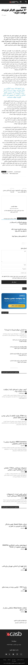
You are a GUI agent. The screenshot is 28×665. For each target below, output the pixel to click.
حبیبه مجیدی (23, 331)
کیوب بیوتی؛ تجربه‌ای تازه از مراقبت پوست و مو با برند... (15, 390)
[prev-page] (25, 243)
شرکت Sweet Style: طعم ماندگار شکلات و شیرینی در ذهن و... (16, 525)
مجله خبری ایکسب (22, 393)
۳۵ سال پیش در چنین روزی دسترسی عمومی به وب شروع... (18, 361)
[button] (26, 2)
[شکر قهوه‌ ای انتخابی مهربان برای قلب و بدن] (14, 558)
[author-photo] (14, 204)
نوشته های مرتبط (22, 218)
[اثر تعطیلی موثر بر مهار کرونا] (23, 237)
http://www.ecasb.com (14, 208)
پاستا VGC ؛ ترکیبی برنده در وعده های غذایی (14, 588)
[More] (11, 181)
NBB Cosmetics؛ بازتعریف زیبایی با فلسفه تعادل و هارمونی (15, 443)
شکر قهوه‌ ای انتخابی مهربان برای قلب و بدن (14, 567)
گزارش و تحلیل (20, 5)
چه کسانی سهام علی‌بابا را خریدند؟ (16, 330)
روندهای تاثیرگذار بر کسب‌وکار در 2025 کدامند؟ (18, 223)
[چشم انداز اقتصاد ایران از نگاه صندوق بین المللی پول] (23, 231)
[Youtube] (6, 654)
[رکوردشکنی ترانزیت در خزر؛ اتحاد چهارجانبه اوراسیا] (5, 341)
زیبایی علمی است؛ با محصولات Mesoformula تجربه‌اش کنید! (17, 495)
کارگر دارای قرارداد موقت (14, 173)
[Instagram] (17, 654)
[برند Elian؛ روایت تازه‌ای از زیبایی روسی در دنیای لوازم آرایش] (14, 407)
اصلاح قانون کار (10, 171)
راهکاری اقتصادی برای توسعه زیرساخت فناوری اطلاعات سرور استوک (18, 347)
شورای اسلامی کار (17, 171)
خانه (26, 5)
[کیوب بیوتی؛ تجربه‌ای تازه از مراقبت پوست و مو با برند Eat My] (14, 381)
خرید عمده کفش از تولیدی (21, 622)
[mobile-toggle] (20, 2)
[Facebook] (25, 181)
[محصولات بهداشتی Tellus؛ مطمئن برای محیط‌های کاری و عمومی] (14, 460)
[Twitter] (21, 181)
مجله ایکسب (14, 206)
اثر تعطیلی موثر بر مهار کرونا (19, 236)
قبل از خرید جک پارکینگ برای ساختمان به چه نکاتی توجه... (18, 354)
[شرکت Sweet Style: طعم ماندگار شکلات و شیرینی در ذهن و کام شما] (14, 516)
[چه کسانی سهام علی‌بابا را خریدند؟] (14, 322)
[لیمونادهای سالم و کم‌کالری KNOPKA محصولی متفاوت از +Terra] (14, 537)
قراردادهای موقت (5, 173)
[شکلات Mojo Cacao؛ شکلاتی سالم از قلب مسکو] (14, 600)
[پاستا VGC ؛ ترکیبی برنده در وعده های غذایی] (14, 579)
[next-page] (23, 243)
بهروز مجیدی (23, 471)
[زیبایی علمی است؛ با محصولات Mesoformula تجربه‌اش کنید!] (14, 486)
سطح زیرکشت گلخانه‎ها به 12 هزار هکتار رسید (20, 191)
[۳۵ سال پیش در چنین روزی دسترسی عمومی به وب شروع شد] (5, 362)
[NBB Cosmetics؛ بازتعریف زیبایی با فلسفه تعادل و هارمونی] (14, 434)
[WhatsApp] (15, 181)
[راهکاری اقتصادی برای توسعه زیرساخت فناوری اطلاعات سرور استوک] (5, 348)
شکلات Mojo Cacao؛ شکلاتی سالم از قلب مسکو (15, 609)
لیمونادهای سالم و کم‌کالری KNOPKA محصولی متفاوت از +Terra (15, 546)
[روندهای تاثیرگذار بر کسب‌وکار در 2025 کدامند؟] (23, 224)
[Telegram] (13, 654)
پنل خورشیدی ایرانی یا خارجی (20, 620)
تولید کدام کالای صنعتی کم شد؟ (8, 191)
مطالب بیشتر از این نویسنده (10, 218)
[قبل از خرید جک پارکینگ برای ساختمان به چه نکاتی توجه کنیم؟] (5, 355)
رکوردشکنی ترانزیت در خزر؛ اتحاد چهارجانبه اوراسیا (20, 340)
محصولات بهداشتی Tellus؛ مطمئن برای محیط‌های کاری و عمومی (15, 469)
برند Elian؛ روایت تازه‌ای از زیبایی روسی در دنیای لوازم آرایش (14, 417)
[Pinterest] (18, 181)
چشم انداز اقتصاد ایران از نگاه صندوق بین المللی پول (19, 230)
